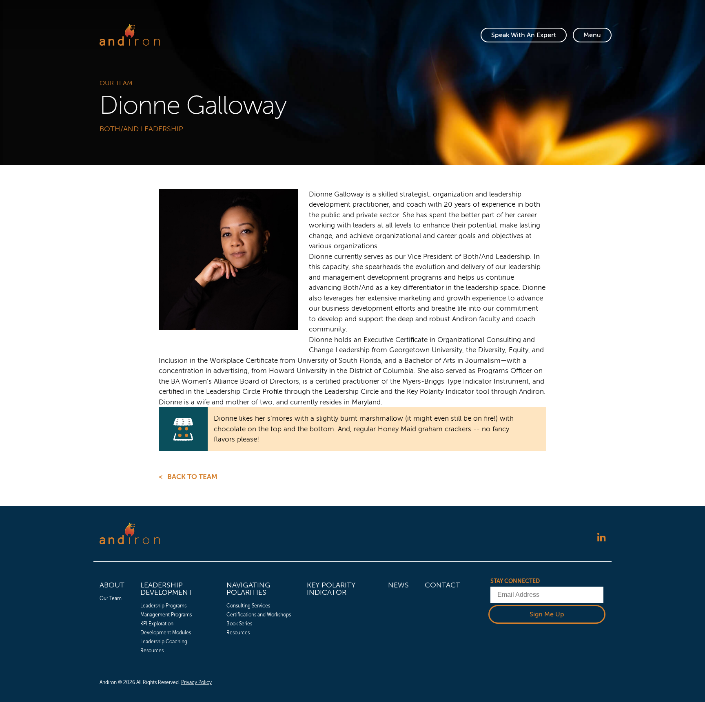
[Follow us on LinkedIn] (601, 538)
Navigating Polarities (248, 588)
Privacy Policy (196, 682)
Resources (152, 650)
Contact (442, 585)
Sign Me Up (547, 614)
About (112, 585)
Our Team (116, 83)
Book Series (239, 624)
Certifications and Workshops (258, 615)
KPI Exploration (156, 624)
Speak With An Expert (523, 35)
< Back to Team (188, 477)
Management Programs (166, 615)
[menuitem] (112, 616)
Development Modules (165, 633)
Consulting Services (248, 606)
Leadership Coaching (163, 642)
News (398, 585)
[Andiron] (130, 35)
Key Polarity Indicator (331, 588)
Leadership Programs (163, 606)
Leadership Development (166, 588)
